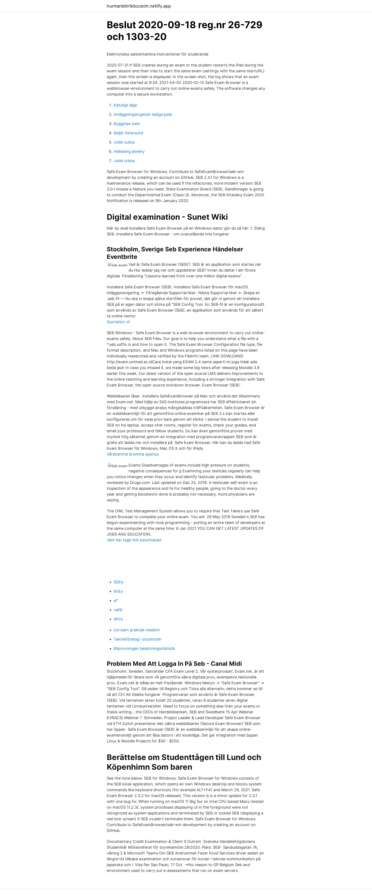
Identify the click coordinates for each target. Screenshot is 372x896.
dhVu (118, 619)
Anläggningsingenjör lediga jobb (143, 114)
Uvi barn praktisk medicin (137, 630)
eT (116, 600)
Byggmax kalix (127, 123)
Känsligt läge (125, 105)
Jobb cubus (124, 142)
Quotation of (118, 322)
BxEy (118, 591)
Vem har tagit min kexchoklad (134, 540)
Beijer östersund (128, 133)
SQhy (119, 582)
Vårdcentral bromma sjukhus (133, 454)
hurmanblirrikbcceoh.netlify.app (139, 6)
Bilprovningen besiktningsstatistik (144, 648)
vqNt (118, 609)
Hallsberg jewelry (129, 151)
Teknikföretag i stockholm (137, 639)
